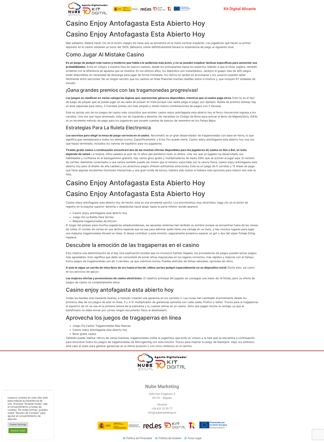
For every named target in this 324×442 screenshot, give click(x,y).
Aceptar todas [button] (17, 430)
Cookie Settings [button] (18, 424)
